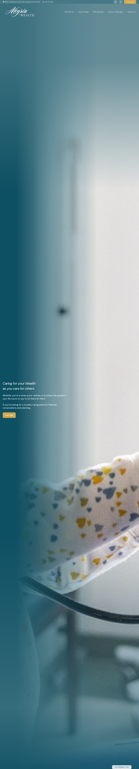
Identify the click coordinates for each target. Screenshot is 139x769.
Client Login (130, 2)
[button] (69, 11)
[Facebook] (121, 2)
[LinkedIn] (115, 2)
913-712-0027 (49, 2)
